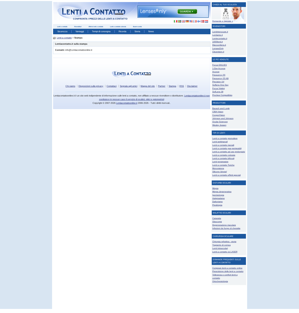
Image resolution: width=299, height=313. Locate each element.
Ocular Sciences (220, 122)
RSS (181, 86)
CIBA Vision (217, 112)
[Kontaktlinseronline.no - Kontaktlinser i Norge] (202, 21)
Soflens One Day (220, 85)
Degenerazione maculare (224, 225)
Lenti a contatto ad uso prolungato (228, 151)
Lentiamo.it (217, 35)
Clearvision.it (218, 52)
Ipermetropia (218, 195)
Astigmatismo (218, 198)
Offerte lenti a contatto (95, 26)
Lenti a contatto (62, 26)
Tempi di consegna (101, 31)
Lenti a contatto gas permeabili (226, 148)
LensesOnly (218, 48)
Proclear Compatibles (222, 95)
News (151, 31)
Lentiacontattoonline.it (126, 103)
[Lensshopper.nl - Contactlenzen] (206, 21)
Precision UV (218, 82)
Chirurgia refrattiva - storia (224, 241)
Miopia (215, 188)
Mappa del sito (148, 86)
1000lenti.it (217, 42)
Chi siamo (70, 86)
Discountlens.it (219, 45)
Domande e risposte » (222, 21)
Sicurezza (62, 31)
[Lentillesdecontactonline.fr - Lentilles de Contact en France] (195, 21)
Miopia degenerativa (221, 191)
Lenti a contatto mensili (223, 145)
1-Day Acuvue (218, 68)
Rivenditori (78, 26)
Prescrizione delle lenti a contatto (227, 271)
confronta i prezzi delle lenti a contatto (100, 19)
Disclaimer (192, 86)
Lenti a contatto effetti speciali (226, 175)
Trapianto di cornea (221, 245)
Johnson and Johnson (223, 118)
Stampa (172, 86)
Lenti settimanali (220, 141)
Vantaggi (79, 31)
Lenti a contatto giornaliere (225, 138)
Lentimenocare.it (220, 32)
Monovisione (218, 168)
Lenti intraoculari (220, 248)
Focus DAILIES (219, 65)
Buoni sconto (137, 26)
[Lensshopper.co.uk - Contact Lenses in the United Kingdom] (183, 21)
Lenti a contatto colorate (118, 26)
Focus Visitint (218, 88)
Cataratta (216, 218)
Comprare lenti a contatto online (227, 268)
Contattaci (112, 86)
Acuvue (215, 72)
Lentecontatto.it (219, 38)
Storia (137, 31)
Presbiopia (217, 205)
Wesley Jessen (219, 125)
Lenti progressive (220, 161)
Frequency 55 (218, 75)
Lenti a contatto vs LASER (224, 252)
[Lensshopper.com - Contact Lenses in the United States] (191, 21)
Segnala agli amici (128, 86)
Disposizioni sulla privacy (91, 86)
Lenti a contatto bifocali (223, 158)
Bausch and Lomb (221, 108)
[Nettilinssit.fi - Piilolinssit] (199, 21)
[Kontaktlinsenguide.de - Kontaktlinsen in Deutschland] (187, 21)
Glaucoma (217, 221)
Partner (161, 86)
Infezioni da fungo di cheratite (226, 228)
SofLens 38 (217, 92)
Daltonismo (217, 201)
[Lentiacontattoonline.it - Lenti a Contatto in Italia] (174, 21)
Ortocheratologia (220, 281)
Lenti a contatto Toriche (223, 165)
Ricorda (122, 31)
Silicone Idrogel (219, 171)
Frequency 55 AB (220, 78)
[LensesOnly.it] (173, 11)
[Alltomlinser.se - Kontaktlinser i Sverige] (179, 21)
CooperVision (218, 115)
